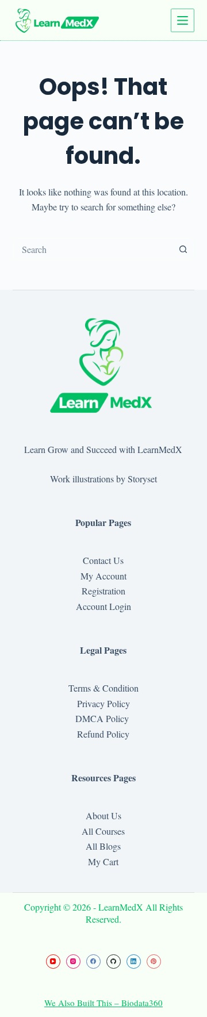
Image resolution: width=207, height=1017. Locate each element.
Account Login (103, 606)
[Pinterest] (154, 961)
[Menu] (182, 20)
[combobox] (92, 249)
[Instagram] (73, 961)
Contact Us (103, 560)
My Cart (103, 861)
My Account (103, 576)
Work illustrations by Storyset (103, 479)
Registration (103, 591)
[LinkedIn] (133, 961)
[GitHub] (113, 961)
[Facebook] (93, 961)
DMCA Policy (103, 718)
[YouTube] (53, 961)
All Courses (103, 831)
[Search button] (183, 249)
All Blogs (103, 846)
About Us (103, 815)
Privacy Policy (103, 703)
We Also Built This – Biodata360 (103, 1002)
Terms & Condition (103, 688)
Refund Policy (103, 734)
